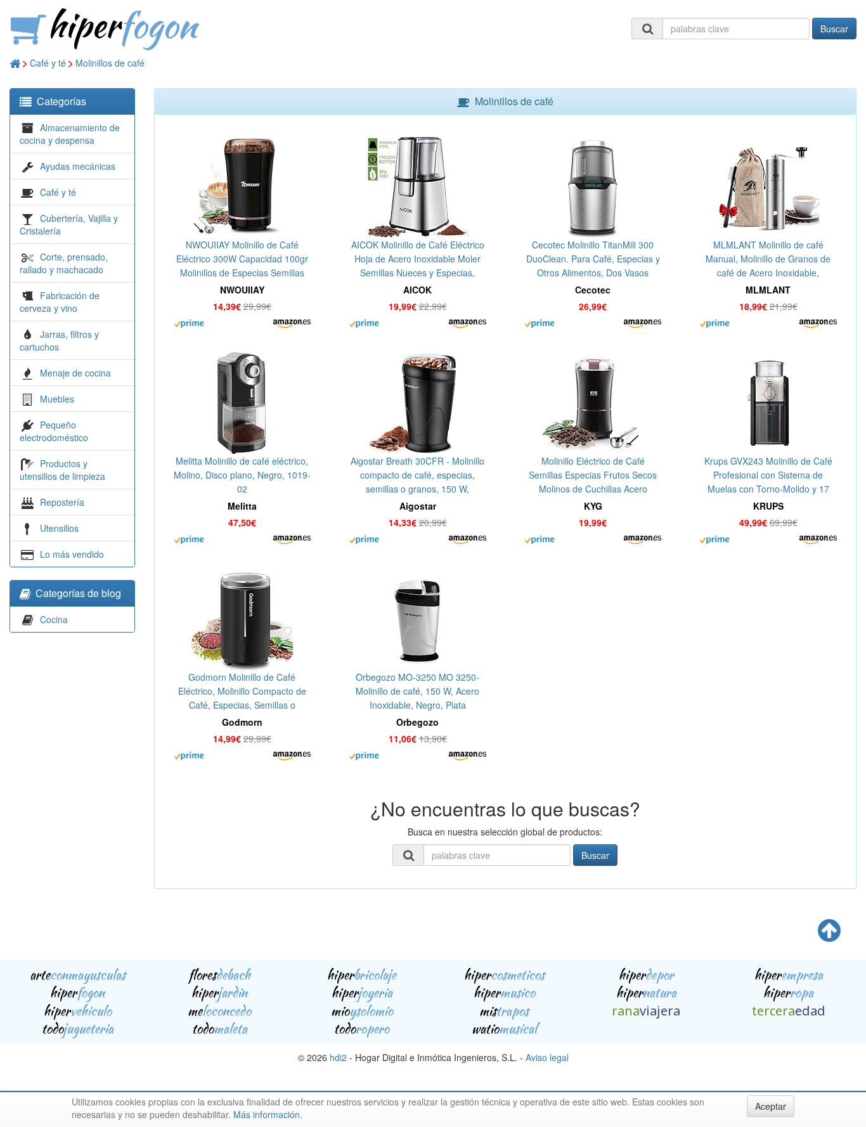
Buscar (834, 28)
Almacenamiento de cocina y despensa (70, 133)
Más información (266, 1114)
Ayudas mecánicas (77, 166)
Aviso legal (547, 1057)
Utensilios (59, 528)
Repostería (62, 502)
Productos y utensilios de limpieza (62, 469)
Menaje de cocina (75, 372)
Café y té (48, 62)
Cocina (54, 619)
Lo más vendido (72, 554)
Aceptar (770, 1106)
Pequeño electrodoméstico (54, 431)
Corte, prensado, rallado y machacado (64, 263)
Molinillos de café (110, 62)
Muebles (57, 398)
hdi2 (338, 1057)
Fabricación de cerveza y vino (60, 301)
